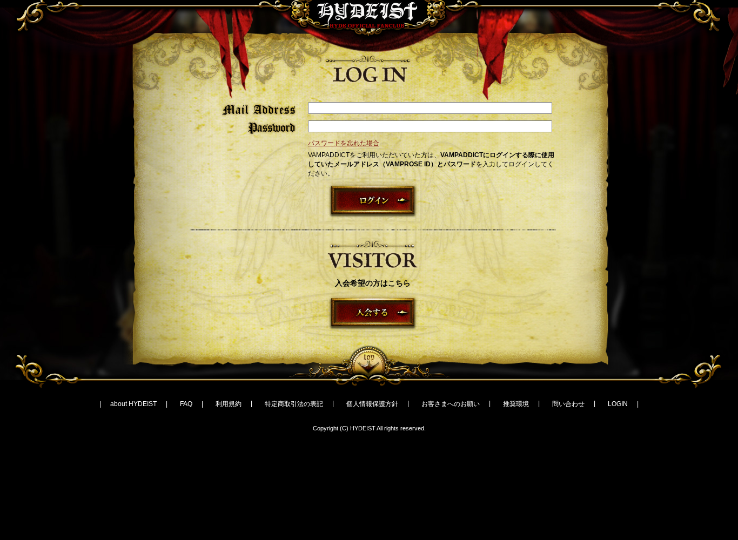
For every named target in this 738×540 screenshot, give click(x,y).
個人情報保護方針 (372, 404)
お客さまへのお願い (450, 404)
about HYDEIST (133, 404)
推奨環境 (516, 404)
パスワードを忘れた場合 (343, 143)
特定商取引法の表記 (294, 404)
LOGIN (618, 404)
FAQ (186, 404)
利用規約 (228, 404)
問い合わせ (568, 404)
